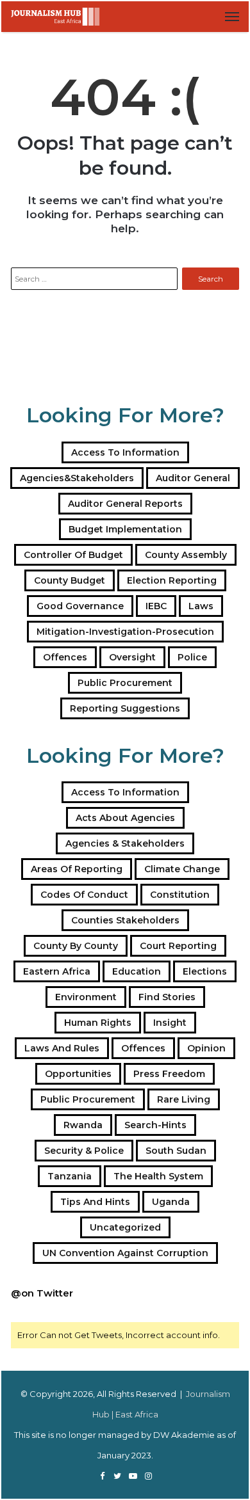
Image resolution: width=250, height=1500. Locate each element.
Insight (170, 1022)
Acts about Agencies (125, 818)
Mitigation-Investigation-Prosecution (125, 631)
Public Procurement (125, 683)
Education (136, 971)
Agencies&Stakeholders (77, 478)
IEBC (156, 606)
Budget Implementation (125, 529)
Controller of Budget (73, 555)
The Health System (158, 1176)
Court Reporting (178, 946)
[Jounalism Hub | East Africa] (56, 17)
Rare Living (183, 1099)
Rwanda (83, 1125)
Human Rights (97, 1022)
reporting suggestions (125, 708)
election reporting (172, 580)
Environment (86, 997)
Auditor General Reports (125, 503)
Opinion (206, 1048)
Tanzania (69, 1176)
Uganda (171, 1202)
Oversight (132, 657)
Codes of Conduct (84, 894)
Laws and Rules (61, 1048)
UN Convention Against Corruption (125, 1253)
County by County (75, 946)
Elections (205, 971)
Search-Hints (155, 1125)
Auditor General (193, 478)
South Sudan (176, 1150)
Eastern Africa (56, 971)
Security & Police (84, 1150)
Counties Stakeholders (125, 920)
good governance (80, 606)
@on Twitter (42, 1293)
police (192, 657)
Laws (200, 606)
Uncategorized (125, 1227)
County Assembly (186, 555)
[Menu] (232, 16)
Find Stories (167, 997)
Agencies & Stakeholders (125, 843)
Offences (65, 657)
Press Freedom (169, 1074)
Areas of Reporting (76, 869)
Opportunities (78, 1074)
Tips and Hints (95, 1202)
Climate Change (182, 869)
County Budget (69, 580)
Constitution (180, 894)
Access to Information (125, 452)
